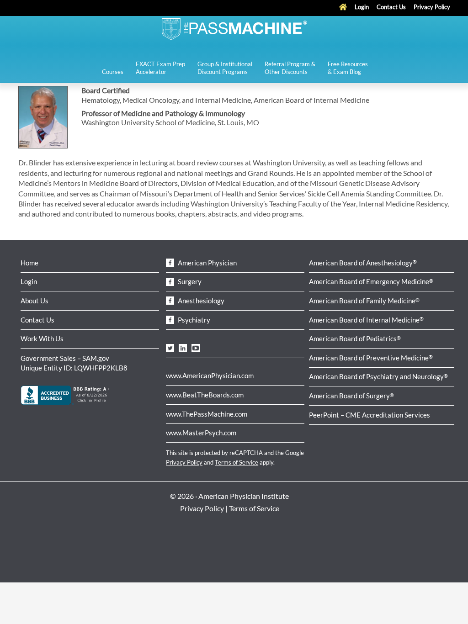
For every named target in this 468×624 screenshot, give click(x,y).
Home (29, 263)
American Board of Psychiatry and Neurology (378, 376)
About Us (34, 300)
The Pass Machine (234, 28)
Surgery (189, 281)
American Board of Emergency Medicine (371, 281)
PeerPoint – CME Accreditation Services (369, 415)
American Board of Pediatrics (355, 338)
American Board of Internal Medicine (366, 320)
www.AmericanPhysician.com (210, 375)
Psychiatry (193, 320)
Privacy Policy (184, 462)
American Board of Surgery (351, 395)
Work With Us (42, 338)
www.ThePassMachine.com (206, 414)
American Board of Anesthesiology (363, 263)
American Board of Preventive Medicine (371, 358)
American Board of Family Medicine (364, 300)
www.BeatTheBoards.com (205, 395)
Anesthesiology (200, 300)
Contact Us (37, 320)
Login (29, 281)
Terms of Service (236, 462)
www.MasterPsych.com (201, 432)
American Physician (206, 263)
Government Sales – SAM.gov (65, 358)
